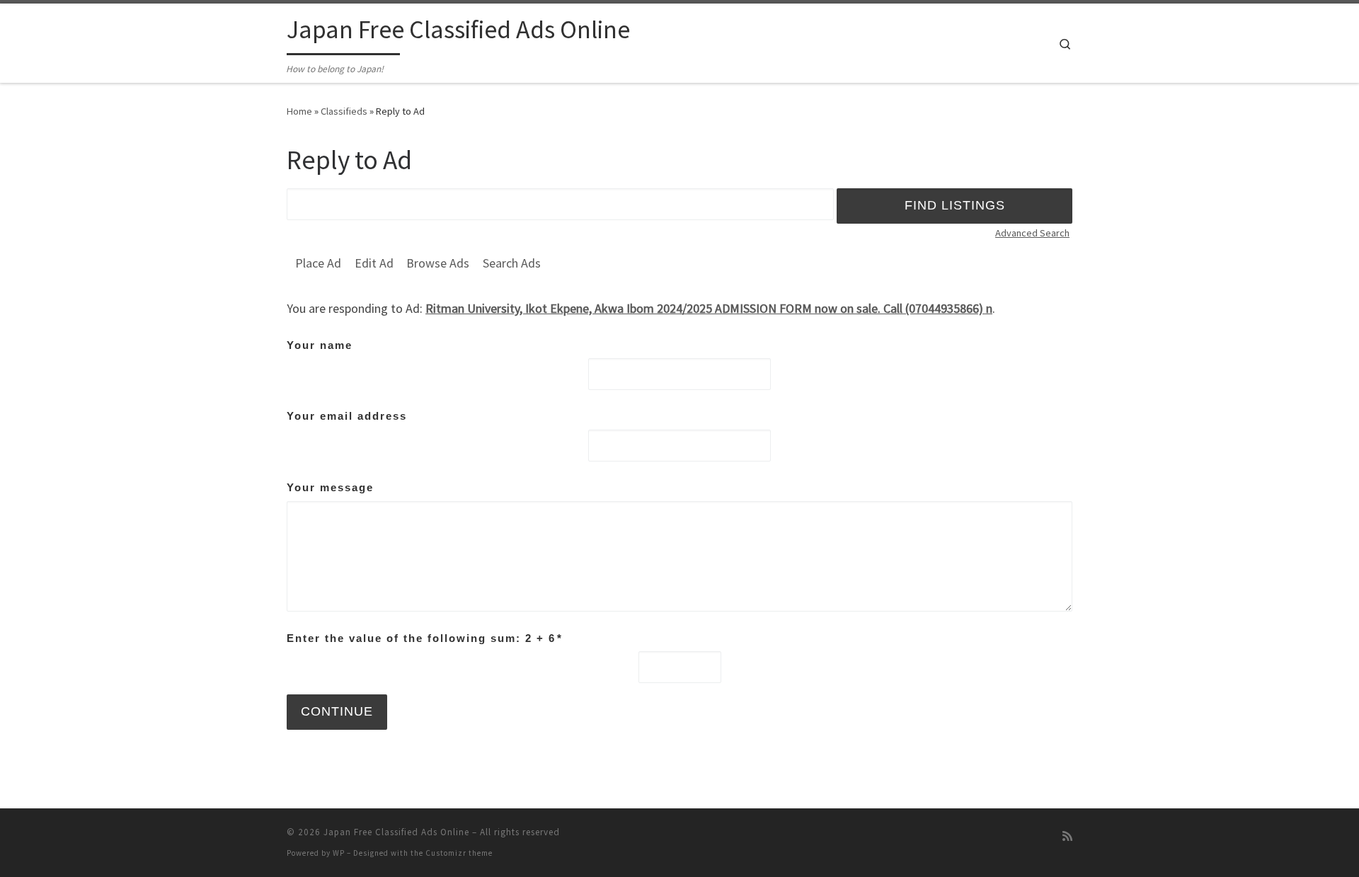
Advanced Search (1032, 233)
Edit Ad (374, 263)
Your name (319, 345)
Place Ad (318, 263)
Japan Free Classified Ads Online (396, 832)
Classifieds (344, 111)
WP (339, 853)
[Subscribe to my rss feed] (1067, 836)
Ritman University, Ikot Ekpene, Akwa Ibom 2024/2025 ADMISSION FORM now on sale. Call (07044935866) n (708, 308)
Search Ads (512, 263)
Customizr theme (459, 853)
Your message (330, 487)
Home (299, 111)
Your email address (347, 416)
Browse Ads (437, 263)
